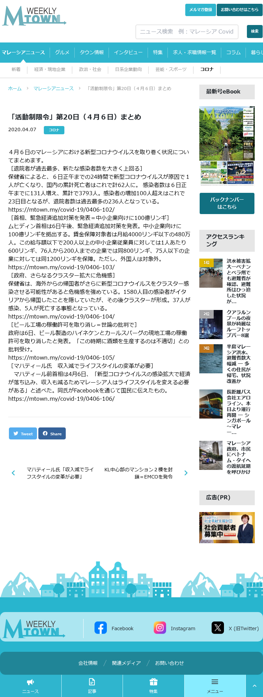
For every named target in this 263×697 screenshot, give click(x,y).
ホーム (15, 88)
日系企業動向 (128, 69)
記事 (92, 691)
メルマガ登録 (200, 10)
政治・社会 (90, 69)
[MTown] (63, 15)
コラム (233, 52)
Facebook (123, 628)
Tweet (26, 434)
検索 (255, 31)
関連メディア (126, 663)
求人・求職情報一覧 (194, 52)
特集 (158, 52)
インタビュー (128, 52)
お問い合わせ (240, 10)
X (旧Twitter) (244, 628)
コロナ (207, 69)
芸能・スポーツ (171, 69)
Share (55, 434)
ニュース (30, 691)
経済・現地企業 (49, 69)
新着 (16, 69)
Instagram (183, 628)
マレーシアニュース (23, 52)
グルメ (62, 52)
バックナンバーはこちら (227, 203)
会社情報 (88, 663)
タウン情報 (92, 52)
